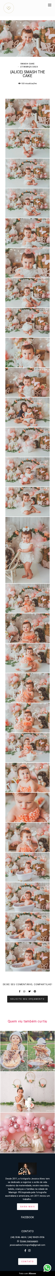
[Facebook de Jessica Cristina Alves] (25, 1250)
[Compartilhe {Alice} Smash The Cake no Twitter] (29, 991)
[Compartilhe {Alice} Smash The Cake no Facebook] (19, 991)
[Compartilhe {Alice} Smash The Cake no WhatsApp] (24, 991)
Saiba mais (27, 1206)
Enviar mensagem (29, 1241)
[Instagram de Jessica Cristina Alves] (29, 1250)
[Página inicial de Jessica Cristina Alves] (8, 8)
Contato (27, 1261)
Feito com (27, 1273)
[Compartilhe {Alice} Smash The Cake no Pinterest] (35, 991)
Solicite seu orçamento (27, 999)
